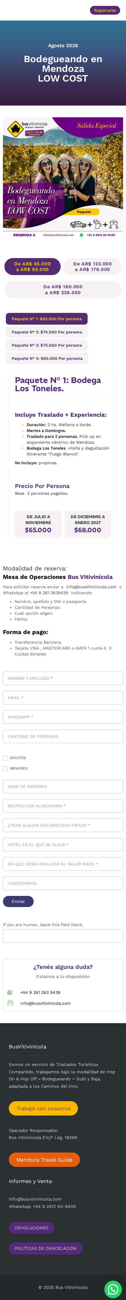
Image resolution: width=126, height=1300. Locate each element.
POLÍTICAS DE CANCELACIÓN (45, 1248)
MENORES (18, 768)
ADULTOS (17, 758)
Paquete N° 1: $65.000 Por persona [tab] (47, 318)
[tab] (32, 266)
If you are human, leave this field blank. (43, 924)
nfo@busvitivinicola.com (36, 1199)
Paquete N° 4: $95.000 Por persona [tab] (47, 358)
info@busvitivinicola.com (91, 586)
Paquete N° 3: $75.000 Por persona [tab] (47, 345)
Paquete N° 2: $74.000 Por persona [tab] (47, 332)
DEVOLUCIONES (31, 1227)
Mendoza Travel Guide (44, 1160)
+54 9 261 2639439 (49, 592)
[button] (30, 10)
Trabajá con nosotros (43, 1108)
